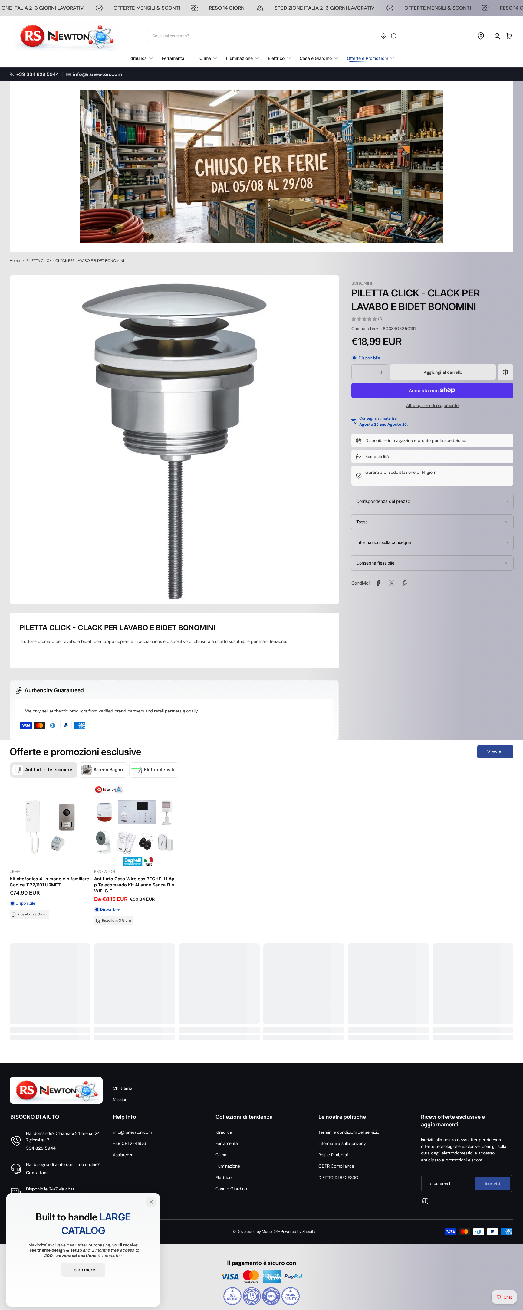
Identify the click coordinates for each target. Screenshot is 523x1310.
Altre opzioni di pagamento (432, 405)
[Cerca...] (394, 36)
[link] (368, 58)
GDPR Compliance (336, 1166)
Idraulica (223, 1132)
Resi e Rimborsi (333, 1155)
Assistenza (123, 1155)
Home (15, 260)
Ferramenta (226, 1143)
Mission (120, 1099)
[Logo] (66, 36)
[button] (480, 36)
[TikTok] (425, 1201)
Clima (220, 1155)
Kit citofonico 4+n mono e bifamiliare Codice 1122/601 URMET (49, 881)
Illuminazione (227, 1166)
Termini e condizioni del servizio (348, 1132)
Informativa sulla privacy (342, 1143)
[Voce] (383, 36)
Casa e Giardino (231, 1188)
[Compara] (505, 372)
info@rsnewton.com (132, 1132)
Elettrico (223, 1177)
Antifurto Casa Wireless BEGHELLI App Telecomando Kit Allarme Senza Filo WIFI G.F (134, 884)
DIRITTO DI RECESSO (338, 1177)
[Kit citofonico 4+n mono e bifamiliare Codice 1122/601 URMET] (50, 825)
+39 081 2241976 (129, 1143)
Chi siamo (122, 1088)
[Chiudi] (151, 1202)
